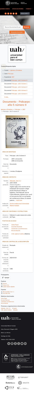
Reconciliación (15, 230)
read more (19, 200)
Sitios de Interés (17, 8)
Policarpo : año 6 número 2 (19, 87)
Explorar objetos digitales (9, 286)
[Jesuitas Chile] (10, 382)
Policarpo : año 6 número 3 (19, 90)
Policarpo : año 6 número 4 (19, 93)
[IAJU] (23, 377)
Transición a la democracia (19, 228)
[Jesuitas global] (23, 382)
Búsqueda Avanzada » (17, 32)
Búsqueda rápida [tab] (11, 66)
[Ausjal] (10, 377)
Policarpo (10, 73)
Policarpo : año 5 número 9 (19, 80)
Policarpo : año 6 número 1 (19, 83)
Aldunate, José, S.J (15, 181)
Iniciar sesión (24, 13)
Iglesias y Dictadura (7, 109)
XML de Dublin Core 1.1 (8, 291)
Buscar (26, 27)
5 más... (6, 97)
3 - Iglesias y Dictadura (15, 70)
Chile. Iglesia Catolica (17, 234)
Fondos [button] (28, 8)
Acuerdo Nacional (16, 226)
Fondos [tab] (3, 66)
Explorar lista (6, 285)
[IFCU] (9, 387)
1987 (12, 77)
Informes (5, 283)
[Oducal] (23, 387)
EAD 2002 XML (6, 293)
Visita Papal (14, 224)
